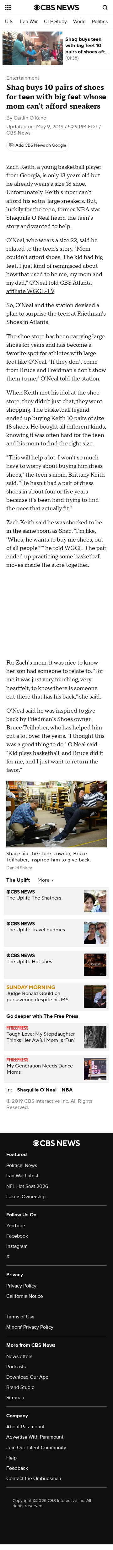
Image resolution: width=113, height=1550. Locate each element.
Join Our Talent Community (36, 1447)
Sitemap (15, 1397)
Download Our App (27, 1377)
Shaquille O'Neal (36, 1090)
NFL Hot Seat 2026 (27, 1186)
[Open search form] (105, 7)
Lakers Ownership (26, 1196)
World (79, 22)
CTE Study (55, 22)
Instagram (17, 1246)
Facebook (17, 1236)
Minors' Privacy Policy (29, 1327)
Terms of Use (20, 1316)
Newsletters (19, 1356)
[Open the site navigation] (19, 7)
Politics (100, 22)
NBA (67, 1090)
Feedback (17, 1468)
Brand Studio (20, 1387)
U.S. (9, 22)
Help (11, 1457)
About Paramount (25, 1426)
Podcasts (16, 1366)
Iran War (29, 22)
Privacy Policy (21, 1285)
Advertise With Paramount (34, 1437)
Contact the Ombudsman (33, 1478)
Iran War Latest (22, 1175)
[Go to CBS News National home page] (56, 7)
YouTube (15, 1225)
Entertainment (22, 78)
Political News (21, 1165)
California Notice (24, 1296)
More (44, 880)
